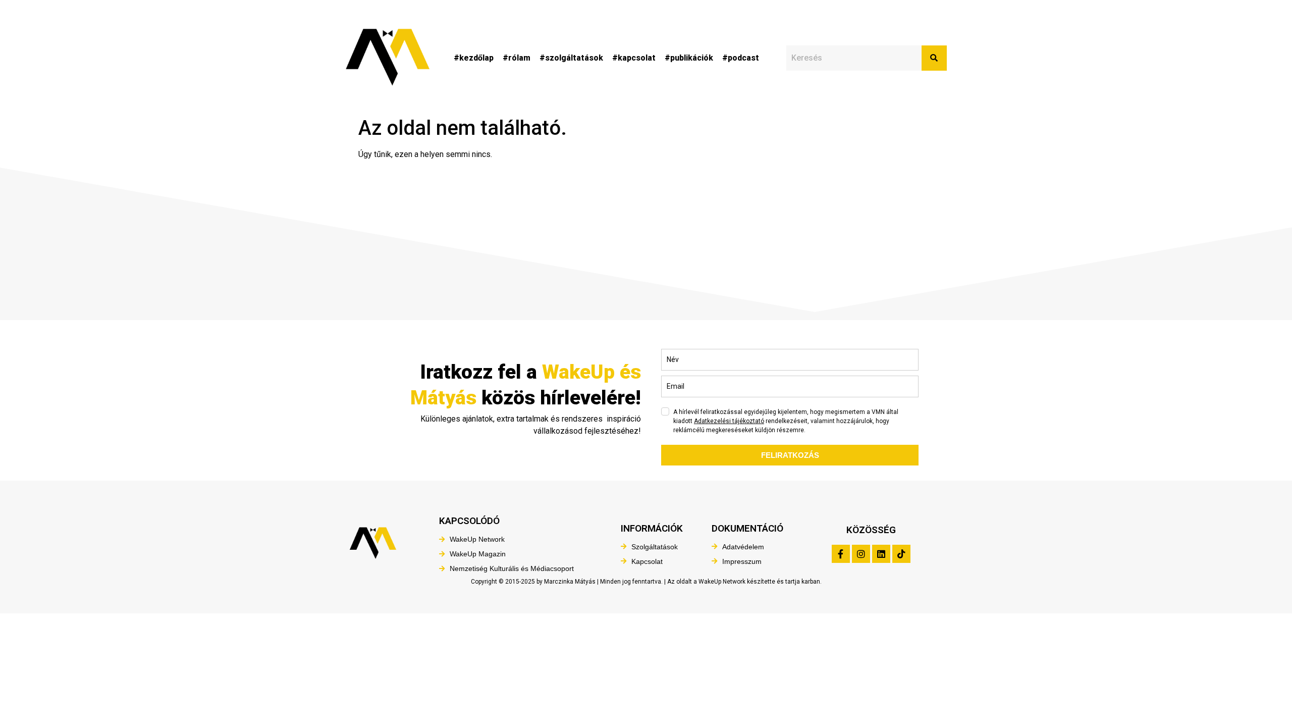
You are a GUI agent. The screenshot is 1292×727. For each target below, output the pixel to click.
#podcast (740, 58)
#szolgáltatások (571, 58)
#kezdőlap (474, 58)
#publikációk (689, 58)
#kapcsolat (634, 58)
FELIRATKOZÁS (790, 455)
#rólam (516, 58)
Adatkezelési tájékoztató (729, 421)
